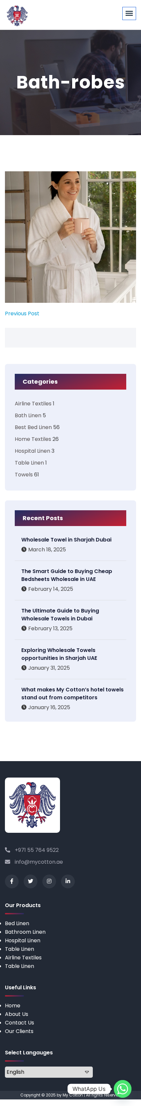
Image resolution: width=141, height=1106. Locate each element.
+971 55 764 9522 (36, 850)
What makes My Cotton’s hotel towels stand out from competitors (72, 693)
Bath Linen (28, 415)
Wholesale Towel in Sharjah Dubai (66, 539)
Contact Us (19, 1022)
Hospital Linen (32, 451)
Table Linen (29, 463)
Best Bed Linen (33, 427)
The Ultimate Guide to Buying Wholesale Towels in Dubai (60, 614)
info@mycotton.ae (38, 862)
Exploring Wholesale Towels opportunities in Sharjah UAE (59, 654)
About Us (16, 1014)
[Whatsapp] (122, 1089)
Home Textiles (33, 439)
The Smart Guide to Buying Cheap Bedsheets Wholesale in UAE (66, 575)
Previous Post (22, 313)
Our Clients (19, 1031)
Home (12, 1005)
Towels (24, 474)
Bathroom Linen (25, 932)
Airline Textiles (33, 403)
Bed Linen (17, 923)
